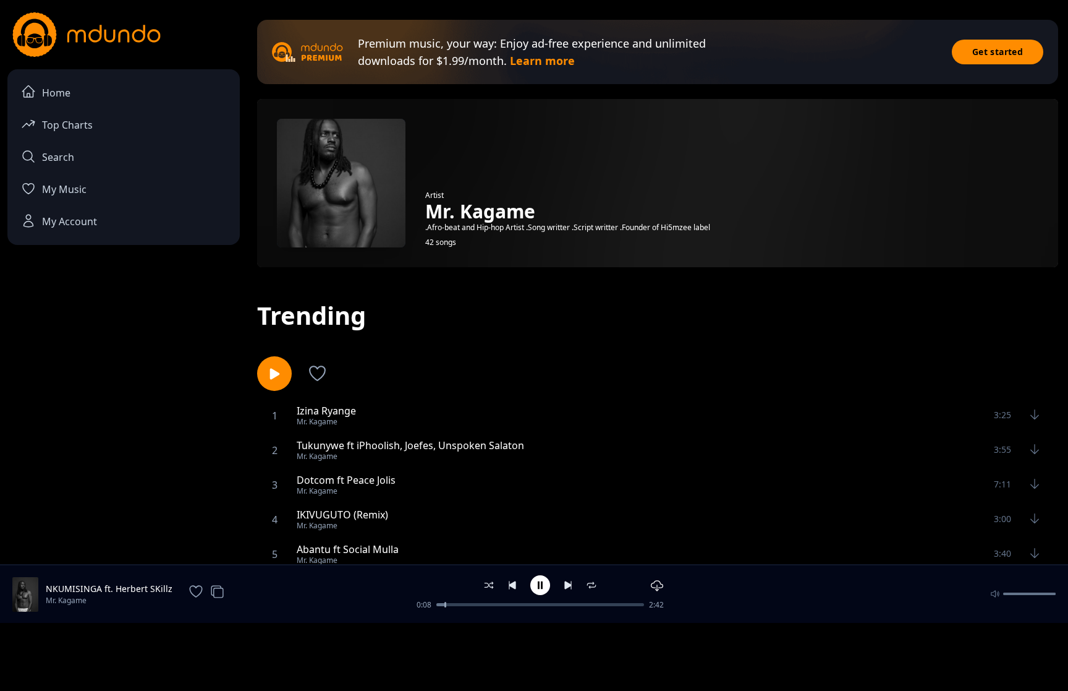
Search (58, 157)
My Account (69, 221)
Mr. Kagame (66, 600)
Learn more (542, 60)
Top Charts (67, 125)
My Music (64, 189)
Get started (997, 52)
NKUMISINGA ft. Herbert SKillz (109, 588)
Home (56, 93)
